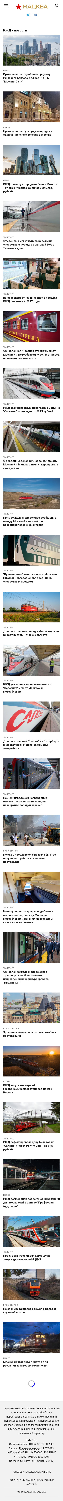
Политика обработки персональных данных (31, 1482)
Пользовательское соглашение (31, 1472)
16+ (34, 1440)
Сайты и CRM (45, 1461)
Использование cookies (31, 1492)
